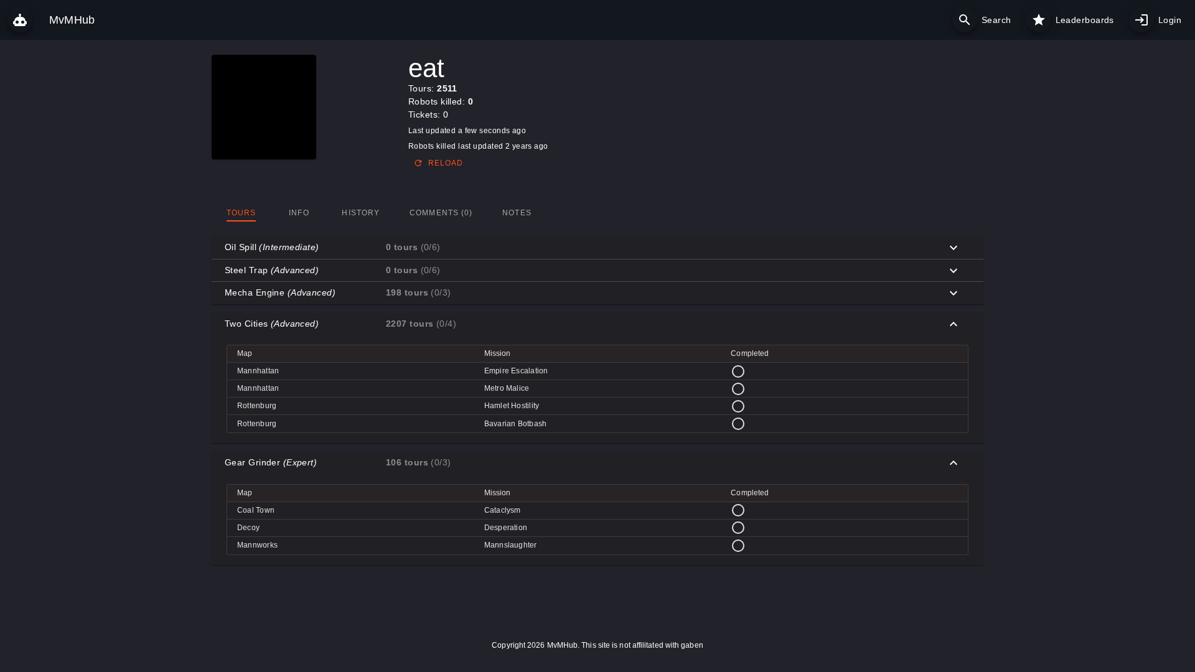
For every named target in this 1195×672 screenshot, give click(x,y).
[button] (597, 247)
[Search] (964, 19)
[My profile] (1141, 19)
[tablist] (597, 213)
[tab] (241, 213)
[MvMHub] (19, 19)
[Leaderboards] (1038, 19)
